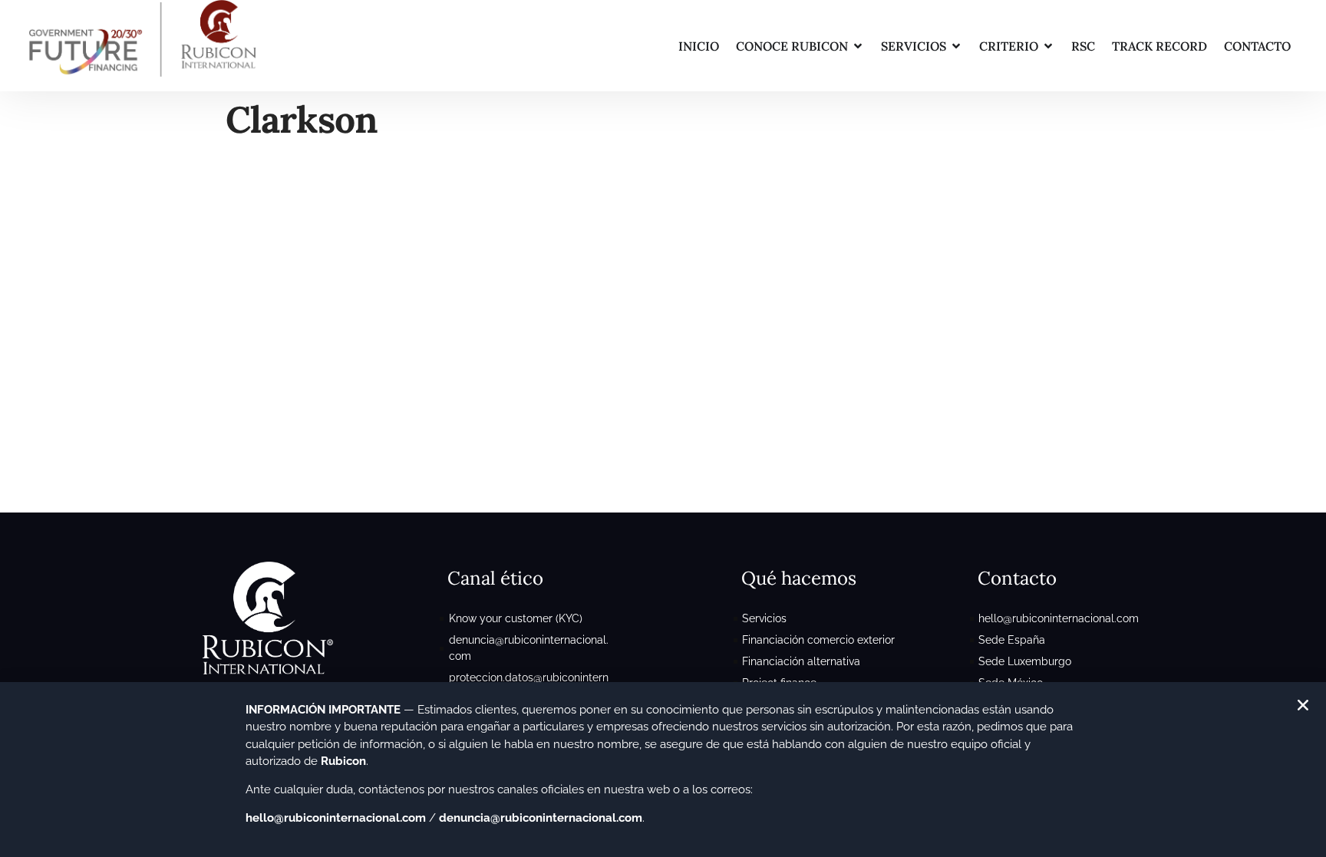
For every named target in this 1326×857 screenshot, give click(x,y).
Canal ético (495, 578)
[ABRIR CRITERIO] (1048, 46)
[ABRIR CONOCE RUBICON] (858, 46)
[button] (1303, 705)
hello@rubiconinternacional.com (336, 818)
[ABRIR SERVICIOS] (956, 46)
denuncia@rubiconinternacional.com (540, 818)
